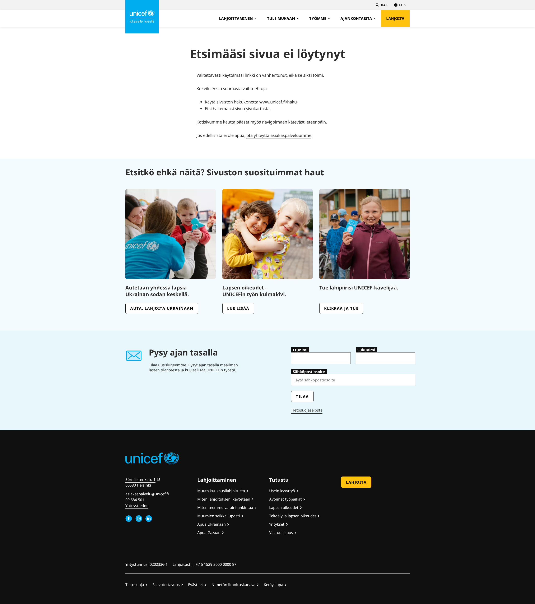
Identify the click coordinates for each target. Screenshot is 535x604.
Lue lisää (238, 308)
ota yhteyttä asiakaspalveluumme (278, 135)
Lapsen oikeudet (283, 507)
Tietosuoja (134, 584)
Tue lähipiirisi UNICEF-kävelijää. (358, 287)
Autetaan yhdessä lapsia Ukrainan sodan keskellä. (157, 291)
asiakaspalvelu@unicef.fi (147, 493)
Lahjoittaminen (236, 18)
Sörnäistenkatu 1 (140, 479)
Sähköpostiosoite (309, 371)
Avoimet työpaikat (285, 499)
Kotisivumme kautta (215, 122)
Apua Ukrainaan (211, 524)
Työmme (317, 18)
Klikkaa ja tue (341, 308)
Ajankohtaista (356, 18)
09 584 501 (134, 499)
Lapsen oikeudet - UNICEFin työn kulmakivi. (254, 291)
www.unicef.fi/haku (278, 102)
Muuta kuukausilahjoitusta (221, 490)
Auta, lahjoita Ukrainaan (161, 308)
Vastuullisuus (281, 532)
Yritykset (276, 524)
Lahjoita (395, 18)
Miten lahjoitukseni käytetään (223, 499)
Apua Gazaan (208, 532)
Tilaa (302, 396)
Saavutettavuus (166, 584)
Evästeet (195, 584)
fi (401, 5)
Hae (384, 5)
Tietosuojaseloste (306, 410)
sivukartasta (258, 108)
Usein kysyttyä (282, 490)
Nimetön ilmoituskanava (233, 584)
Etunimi (300, 349)
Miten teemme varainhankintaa (225, 507)
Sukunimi (366, 349)
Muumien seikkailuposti (218, 515)
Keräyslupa (273, 584)
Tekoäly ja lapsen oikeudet (292, 515)
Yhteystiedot (136, 505)
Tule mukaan (281, 18)
